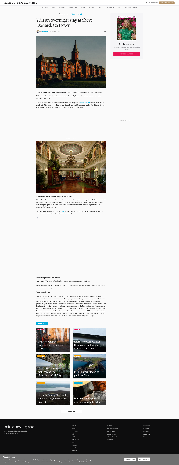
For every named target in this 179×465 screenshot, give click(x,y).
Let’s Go (100, 7)
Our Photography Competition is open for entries (50, 345)
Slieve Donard (85, 102)
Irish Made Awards (130, 7)
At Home (91, 7)
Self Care (62, 7)
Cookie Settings (130, 459)
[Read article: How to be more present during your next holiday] (89, 393)
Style (53, 7)
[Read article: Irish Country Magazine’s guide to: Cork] (89, 366)
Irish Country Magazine (20, 2)
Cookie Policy (83, 462)
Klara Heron (45, 31)
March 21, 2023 (56, 31)
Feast (83, 7)
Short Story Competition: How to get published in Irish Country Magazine (89, 345)
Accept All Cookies (144, 459)
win (63, 211)
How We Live (73, 7)
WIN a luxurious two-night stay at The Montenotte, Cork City (50, 372)
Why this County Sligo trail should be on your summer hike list (52, 399)
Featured (41, 356)
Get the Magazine (126, 54)
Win (119, 7)
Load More (71, 411)
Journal (45, 7)
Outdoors (110, 7)
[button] (146, 3)
